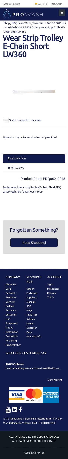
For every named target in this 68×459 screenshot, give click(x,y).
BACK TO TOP (32, 453)
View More (54, 379)
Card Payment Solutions (11, 293)
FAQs (29, 310)
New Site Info (33, 336)
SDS (28, 306)
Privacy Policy (13, 345)
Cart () (42, 3)
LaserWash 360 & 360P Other (21, 27)
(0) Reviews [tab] (17, 167)
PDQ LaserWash (21, 23)
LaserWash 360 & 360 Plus (48, 23)
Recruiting (11, 340)
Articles (30, 319)
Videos (30, 289)
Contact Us (12, 336)
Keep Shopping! (34, 242)
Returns (51, 293)
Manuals (31, 301)
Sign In (58, 3)
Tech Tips (31, 314)
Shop (7, 23)
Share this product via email (25, 120)
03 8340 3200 (12, 3)
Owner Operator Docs (31, 327)
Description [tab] (18, 158)
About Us (11, 284)
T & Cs (50, 297)
